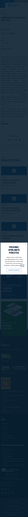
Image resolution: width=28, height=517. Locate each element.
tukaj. (22, 265)
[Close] (26, 244)
